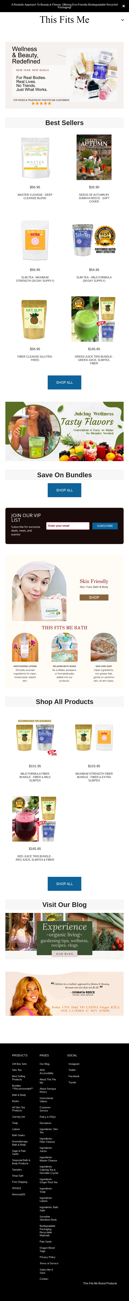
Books (15, 1101)
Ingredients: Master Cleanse (48, 1159)
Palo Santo (46, 1241)
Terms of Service (49, 1263)
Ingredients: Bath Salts (49, 1209)
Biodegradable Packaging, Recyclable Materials (47, 1230)
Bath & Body (19, 1094)
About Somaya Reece (48, 1090)
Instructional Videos (46, 1100)
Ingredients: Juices (46, 1149)
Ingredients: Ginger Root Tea (48, 1181)
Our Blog (44, 1063)
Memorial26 (18, 1194)
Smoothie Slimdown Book (48, 1218)
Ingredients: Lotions (46, 1199)
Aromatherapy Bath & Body (20, 1143)
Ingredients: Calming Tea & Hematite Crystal (49, 1169)
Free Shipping (19, 1181)
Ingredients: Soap (46, 1190)
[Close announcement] (123, 6)
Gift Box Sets (19, 1063)
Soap (15, 1122)
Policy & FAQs (48, 1116)
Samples (17, 1169)
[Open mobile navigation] (122, 20)
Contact (44, 1278)
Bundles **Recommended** (22, 1087)
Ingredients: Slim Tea (49, 1131)
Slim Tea (17, 1070)
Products (20, 1055)
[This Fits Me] (64, 20)
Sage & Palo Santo (19, 1152)
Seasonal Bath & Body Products (21, 1162)
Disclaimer (45, 1123)
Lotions (16, 1129)
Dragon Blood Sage (47, 1249)
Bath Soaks (18, 1135)
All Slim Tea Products (18, 1109)
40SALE (16, 1188)
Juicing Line (18, 1116)
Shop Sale (17, 1175)
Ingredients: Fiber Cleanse (47, 1140)
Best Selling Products (18, 1078)
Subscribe (105, 525)
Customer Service (45, 1109)
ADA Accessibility (46, 1072)
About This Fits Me (48, 1081)
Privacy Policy (47, 1257)
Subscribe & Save (46, 1271)
